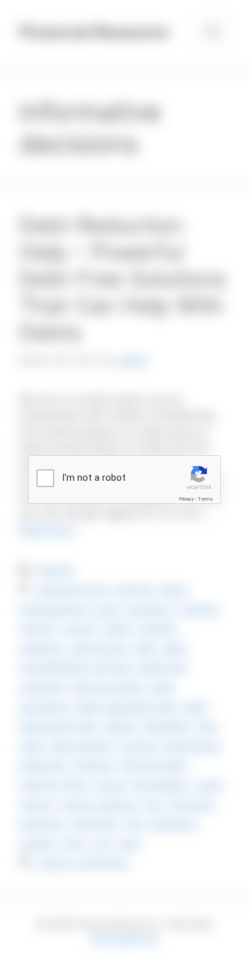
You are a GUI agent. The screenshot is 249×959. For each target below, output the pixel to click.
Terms (205, 499)
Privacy (186, 499)
